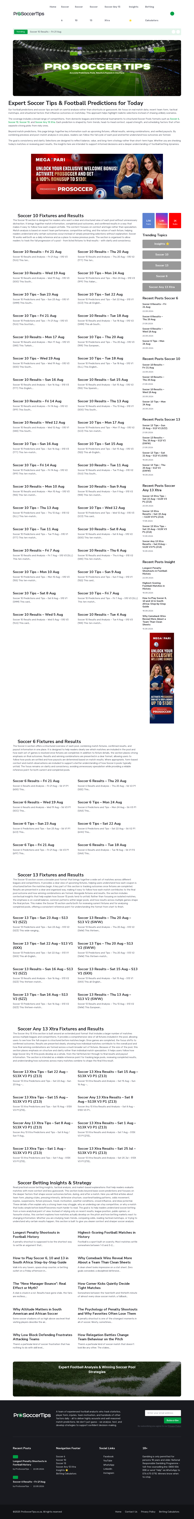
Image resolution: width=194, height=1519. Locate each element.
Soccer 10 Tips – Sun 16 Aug (35, 443)
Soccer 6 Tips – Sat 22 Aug (99, 823)
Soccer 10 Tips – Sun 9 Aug (99, 572)
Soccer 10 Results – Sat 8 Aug (102, 529)
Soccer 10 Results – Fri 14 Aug (37, 401)
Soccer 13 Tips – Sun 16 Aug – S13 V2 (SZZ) (40, 996)
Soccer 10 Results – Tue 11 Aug (103, 465)
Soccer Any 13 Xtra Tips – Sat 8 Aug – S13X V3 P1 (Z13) (43, 1125)
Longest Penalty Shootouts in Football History (154, 571)
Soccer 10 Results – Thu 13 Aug (103, 401)
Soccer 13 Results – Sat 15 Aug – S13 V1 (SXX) (108, 971)
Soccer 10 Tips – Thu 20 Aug (100, 337)
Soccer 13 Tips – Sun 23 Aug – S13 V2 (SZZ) (53, 31)
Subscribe (173, 1420)
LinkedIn (107, 1469)
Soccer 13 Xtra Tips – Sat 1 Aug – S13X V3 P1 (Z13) (39, 1150)
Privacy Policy (174, 1426)
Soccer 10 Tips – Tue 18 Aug (100, 358)
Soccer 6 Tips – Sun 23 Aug (34, 823)
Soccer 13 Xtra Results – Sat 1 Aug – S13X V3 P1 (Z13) (107, 1125)
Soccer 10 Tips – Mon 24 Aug (101, 273)
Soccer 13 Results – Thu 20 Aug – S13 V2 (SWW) (154, 440)
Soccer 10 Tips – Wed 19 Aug (36, 358)
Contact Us (131, 1511)
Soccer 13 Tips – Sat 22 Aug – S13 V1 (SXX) (154, 454)
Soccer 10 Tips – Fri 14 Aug (34, 465)
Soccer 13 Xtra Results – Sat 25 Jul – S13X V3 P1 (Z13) (107, 1150)
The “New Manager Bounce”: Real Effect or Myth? (39, 1285)
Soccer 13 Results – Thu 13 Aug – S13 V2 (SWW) (104, 996)
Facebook (108, 1456)
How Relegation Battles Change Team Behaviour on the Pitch (103, 1337)
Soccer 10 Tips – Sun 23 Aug (35, 294)
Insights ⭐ (133, 13)
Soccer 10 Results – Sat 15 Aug (103, 379)
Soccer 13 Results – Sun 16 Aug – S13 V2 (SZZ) (43, 971)
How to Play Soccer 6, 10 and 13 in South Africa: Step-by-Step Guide (154, 602)
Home (53, 6)
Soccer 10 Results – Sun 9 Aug (102, 486)
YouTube (107, 1460)
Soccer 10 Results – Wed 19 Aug (39, 273)
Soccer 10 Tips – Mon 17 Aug (101, 422)
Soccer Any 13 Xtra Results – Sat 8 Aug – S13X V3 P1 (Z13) (154, 544)
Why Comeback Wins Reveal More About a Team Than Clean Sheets (154, 620)
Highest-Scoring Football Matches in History (153, 585)
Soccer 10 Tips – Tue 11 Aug (35, 529)
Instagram (108, 1473)
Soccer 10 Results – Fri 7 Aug (36, 550)
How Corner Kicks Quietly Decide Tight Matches (104, 1285)
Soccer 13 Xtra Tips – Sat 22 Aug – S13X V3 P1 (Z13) (154, 499)
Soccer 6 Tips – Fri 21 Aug (33, 845)
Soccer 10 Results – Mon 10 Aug (38, 486)
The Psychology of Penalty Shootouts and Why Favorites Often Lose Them (107, 1311)
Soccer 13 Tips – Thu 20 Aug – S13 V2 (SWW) (153, 468)
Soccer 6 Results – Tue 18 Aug (102, 845)
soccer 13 (94, 13)
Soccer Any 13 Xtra (112, 13)
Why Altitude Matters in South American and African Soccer (37, 1311)
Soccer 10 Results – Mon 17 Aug (38, 337)
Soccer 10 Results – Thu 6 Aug (102, 550)
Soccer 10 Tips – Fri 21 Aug (34, 315)
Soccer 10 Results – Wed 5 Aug (38, 614)
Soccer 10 (79, 13)
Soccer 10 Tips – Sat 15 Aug (100, 443)
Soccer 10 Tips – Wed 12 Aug (101, 507)
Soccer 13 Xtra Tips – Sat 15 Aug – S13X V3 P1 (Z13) (154, 529)
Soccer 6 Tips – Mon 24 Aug (153, 342)
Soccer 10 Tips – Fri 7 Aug (98, 593)
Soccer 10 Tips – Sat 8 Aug (34, 593)
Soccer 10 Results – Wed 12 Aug (39, 422)
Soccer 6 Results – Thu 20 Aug (152, 318)
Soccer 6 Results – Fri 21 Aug (154, 306)
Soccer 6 (65, 13)
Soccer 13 (25, 122)
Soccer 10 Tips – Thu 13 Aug (35, 507)
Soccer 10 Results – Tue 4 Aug (102, 614)
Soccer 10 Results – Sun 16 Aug (38, 379)
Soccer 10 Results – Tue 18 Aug (103, 315)
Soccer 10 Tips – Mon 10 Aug (36, 572)
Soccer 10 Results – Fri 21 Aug (37, 251)
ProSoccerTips (22, 1469)
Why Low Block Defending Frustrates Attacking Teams (42, 1337)
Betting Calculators (151, 13)
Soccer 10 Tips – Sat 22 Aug (100, 294)
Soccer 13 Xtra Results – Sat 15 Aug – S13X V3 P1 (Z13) (154, 514)
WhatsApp (108, 1464)
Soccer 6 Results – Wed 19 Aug (152, 330)
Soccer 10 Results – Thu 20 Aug (103, 251)
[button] (178, 13)
